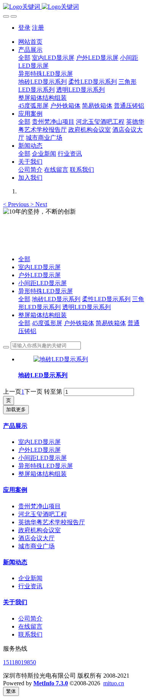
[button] (16, 204)
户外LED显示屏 (39, 275)
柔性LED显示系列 (106, 299)
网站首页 (30, 41)
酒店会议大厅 (36, 538)
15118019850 (19, 662)
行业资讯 (30, 586)
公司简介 (30, 618)
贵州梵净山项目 (39, 506)
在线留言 (30, 626)
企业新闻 (30, 578)
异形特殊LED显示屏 (45, 291)
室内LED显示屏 (39, 267)
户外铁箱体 (79, 323)
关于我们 (15, 602)
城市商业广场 (36, 546)
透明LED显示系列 (86, 307)
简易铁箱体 (111, 323)
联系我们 (30, 634)
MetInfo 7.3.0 (50, 683)
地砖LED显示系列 (56, 299)
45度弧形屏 (47, 323)
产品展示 (15, 426)
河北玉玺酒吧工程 (42, 514)
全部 (24, 57)
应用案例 (15, 490)
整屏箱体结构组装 (42, 315)
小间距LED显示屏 (42, 283)
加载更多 (16, 409)
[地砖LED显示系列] (60, 359)
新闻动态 (15, 562)
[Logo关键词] (74, 7)
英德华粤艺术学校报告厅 (51, 522)
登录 (24, 27)
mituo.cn (113, 683)
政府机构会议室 (39, 530)
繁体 (11, 691)
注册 (38, 27)
